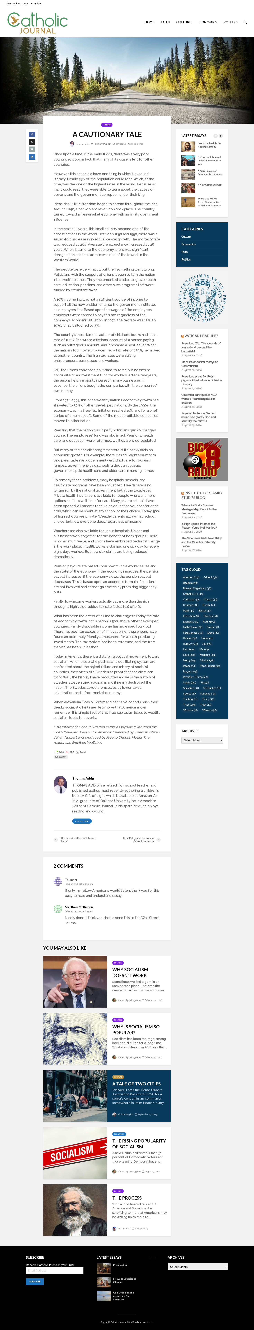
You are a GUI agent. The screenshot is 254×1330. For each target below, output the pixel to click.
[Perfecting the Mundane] (188, 160)
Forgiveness (193, 632)
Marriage (207, 654)
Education (191, 616)
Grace (213, 632)
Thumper (71, 880)
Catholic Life (193, 594)
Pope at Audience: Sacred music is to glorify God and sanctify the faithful (198, 417)
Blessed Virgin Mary (197, 588)
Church (210, 599)
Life (204, 649)
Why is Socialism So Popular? (136, 1029)
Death (209, 605)
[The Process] (75, 1209)
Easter (205, 610)
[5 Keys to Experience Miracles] (188, 205)
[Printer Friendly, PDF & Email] (70, 752)
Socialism (60, 757)
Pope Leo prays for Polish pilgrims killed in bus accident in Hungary (201, 380)
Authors (16, 3)
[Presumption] (188, 191)
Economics (207, 22)
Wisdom (190, 710)
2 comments (136, 144)
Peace (189, 666)
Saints (189, 682)
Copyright (36, 3)
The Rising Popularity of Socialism (139, 1143)
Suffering (207, 693)
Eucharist (191, 621)
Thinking (190, 699)
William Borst (123, 1228)
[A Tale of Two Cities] (75, 1095)
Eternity (211, 616)
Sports (189, 693)
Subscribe (34, 1281)
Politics (230, 22)
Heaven (190, 638)
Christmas (191, 599)
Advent (210, 577)
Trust (189, 704)
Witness (209, 710)
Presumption (205, 188)
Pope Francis (210, 666)
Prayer (190, 671)
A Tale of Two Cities (136, 1083)
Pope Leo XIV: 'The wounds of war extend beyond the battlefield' (201, 347)
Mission (207, 660)
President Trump (195, 677)
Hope (207, 638)
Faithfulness (192, 627)
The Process (127, 1198)
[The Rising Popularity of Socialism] (75, 1152)
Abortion (191, 577)
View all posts (82, 821)
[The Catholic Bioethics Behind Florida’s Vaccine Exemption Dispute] (188, 174)
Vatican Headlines (202, 336)
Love (189, 654)
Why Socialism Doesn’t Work (130, 972)
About (8, 3)
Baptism (190, 583)
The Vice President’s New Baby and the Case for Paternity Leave (201, 542)
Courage (190, 605)
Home (149, 22)
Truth (205, 704)
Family (213, 627)
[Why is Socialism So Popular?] (75, 1038)
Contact (26, 3)
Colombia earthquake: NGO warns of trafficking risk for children (199, 398)
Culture (183, 22)
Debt (188, 610)
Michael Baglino (125, 1114)
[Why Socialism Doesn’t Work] (75, 981)
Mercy (189, 660)
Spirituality (212, 688)
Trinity (208, 699)
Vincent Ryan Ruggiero (128, 1000)
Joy (206, 643)
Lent (189, 649)
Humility (190, 643)
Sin (205, 682)
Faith (165, 22)
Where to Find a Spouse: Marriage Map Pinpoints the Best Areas (199, 509)
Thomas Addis (82, 144)
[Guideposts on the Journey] (188, 146)
